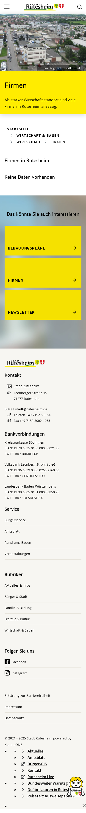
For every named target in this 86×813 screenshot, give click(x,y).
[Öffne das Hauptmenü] (7, 7)
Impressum (13, 707)
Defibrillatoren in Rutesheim (52, 789)
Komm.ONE (13, 744)
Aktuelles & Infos (17, 585)
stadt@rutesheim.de (31, 409)
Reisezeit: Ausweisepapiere (51, 796)
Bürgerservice (15, 520)
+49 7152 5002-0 (38, 415)
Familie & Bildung (18, 608)
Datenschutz (14, 718)
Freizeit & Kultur (17, 619)
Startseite (18, 129)
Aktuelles (36, 751)
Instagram (19, 673)
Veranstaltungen (17, 554)
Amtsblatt (12, 531)
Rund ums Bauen (18, 542)
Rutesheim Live (41, 776)
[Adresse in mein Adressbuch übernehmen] (9, 386)
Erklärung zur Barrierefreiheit (27, 695)
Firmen (16, 280)
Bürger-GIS (37, 763)
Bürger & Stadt (16, 596)
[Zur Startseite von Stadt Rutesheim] (44, 5)
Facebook (19, 662)
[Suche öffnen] (80, 7)
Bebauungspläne (26, 248)
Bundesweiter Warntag (48, 783)
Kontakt (34, 770)
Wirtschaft (29, 142)
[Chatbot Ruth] (76, 785)
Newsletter (21, 312)
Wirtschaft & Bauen (38, 135)
